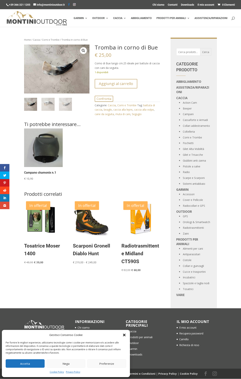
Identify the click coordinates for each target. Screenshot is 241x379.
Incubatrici (189, 277)
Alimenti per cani (193, 248)
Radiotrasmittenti (193, 227)
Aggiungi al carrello (116, 83)
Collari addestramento (196, 126)
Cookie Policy (57, 372)
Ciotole (187, 260)
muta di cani (122, 114)
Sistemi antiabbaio (194, 183)
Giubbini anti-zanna (194, 160)
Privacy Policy (73, 372)
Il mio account (206, 4)
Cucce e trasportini (194, 271)
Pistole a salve (191, 166)
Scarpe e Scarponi (194, 178)
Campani (188, 114)
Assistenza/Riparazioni (210, 18)
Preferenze (106, 363)
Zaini (186, 233)
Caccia (117, 18)
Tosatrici (188, 289)
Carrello (184, 339)
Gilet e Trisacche (193, 154)
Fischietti (188, 143)
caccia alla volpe (144, 109)
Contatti (173, 4)
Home (27, 39)
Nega (66, 363)
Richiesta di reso (189, 345)
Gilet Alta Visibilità (193, 149)
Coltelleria (189, 131)
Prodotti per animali (171, 18)
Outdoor (98, 18)
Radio (186, 172)
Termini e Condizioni (141, 373)
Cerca (205, 52)
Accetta (25, 363)
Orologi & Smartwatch (196, 222)
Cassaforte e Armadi (195, 120)
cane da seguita (104, 114)
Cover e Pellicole (193, 200)
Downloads (187, 4)
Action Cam (190, 102)
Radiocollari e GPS (194, 205)
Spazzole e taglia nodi (196, 283)
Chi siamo (158, 4)
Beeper (187, 108)
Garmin (79, 18)
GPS (185, 216)
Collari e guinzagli (193, 266)
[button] (124, 335)
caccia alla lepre (123, 109)
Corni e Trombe (50, 39)
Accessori (188, 194)
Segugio (137, 114)
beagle (108, 109)
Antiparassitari (191, 254)
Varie (180, 295)
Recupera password (191, 333)
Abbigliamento (141, 18)
